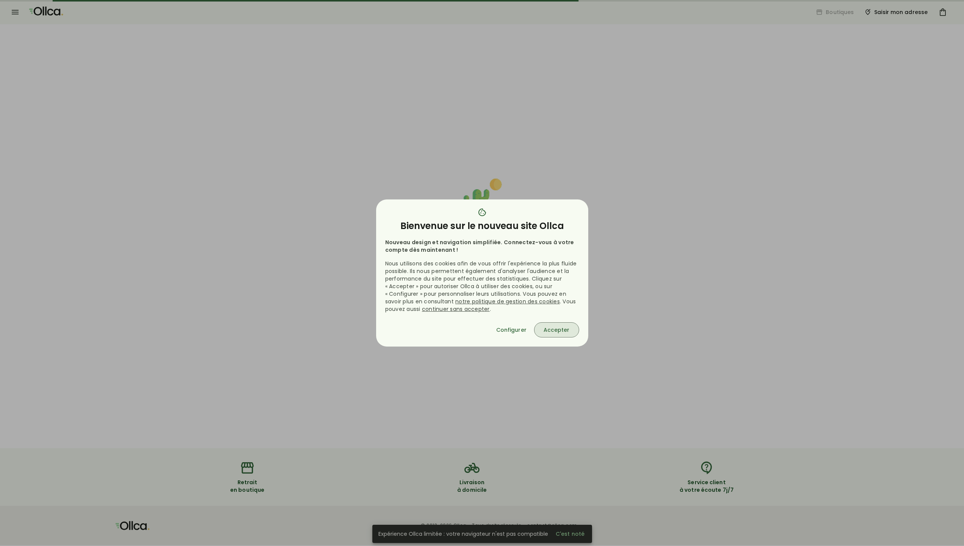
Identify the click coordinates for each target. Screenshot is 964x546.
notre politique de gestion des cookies (507, 301)
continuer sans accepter (456, 309)
